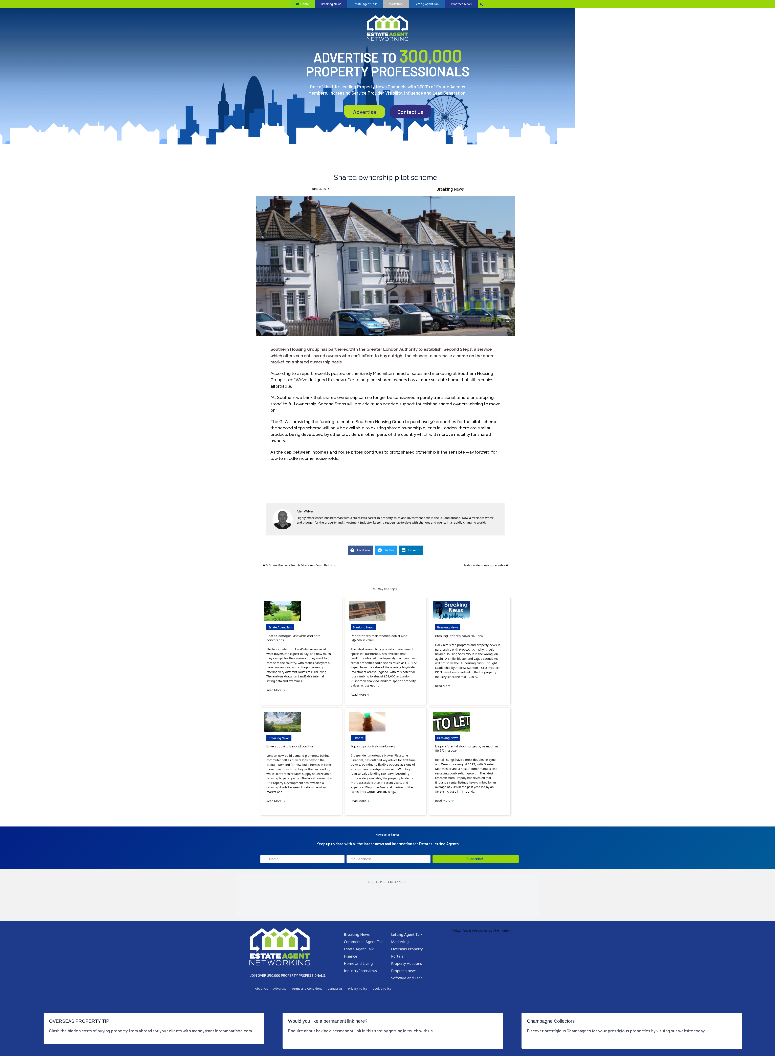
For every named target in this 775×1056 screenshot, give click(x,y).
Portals (397, 956)
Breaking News (331, 4)
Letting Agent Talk (427, 4)
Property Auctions (406, 963)
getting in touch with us (411, 1030)
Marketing (396, 4)
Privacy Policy (357, 988)
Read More (275, 690)
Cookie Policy (382, 988)
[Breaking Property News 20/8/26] (451, 611)
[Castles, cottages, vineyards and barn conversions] (282, 611)
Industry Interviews (360, 970)
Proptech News (461, 4)
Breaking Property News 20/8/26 (459, 636)
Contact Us (410, 112)
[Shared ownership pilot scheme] (385, 266)
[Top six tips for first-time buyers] (367, 721)
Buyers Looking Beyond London (289, 746)
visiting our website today (680, 1030)
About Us (261, 988)
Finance (358, 738)
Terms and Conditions (307, 988)
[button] (476, 859)
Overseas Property (407, 948)
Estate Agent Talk (365, 4)
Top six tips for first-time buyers (373, 746)
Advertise (364, 112)
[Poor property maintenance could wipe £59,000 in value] (367, 611)
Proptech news (404, 970)
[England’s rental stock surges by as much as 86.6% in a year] (451, 721)
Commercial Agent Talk (364, 941)
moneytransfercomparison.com (222, 1030)
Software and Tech (407, 978)
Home (304, 4)
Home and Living (358, 963)
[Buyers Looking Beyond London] (282, 722)
